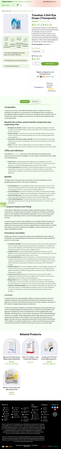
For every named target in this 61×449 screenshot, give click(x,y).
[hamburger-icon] (13, 5)
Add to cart (50, 63)
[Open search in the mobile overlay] (21, 5)
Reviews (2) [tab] (35, 101)
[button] (23, 16)
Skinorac (28, 445)
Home (3, 11)
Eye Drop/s (36, 48)
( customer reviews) (44, 21)
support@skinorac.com (49, 1)
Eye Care (8, 11)
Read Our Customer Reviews (50, 85)
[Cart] (17, 5)
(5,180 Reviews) (52, 90)
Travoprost (17, 154)
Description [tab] (24, 101)
